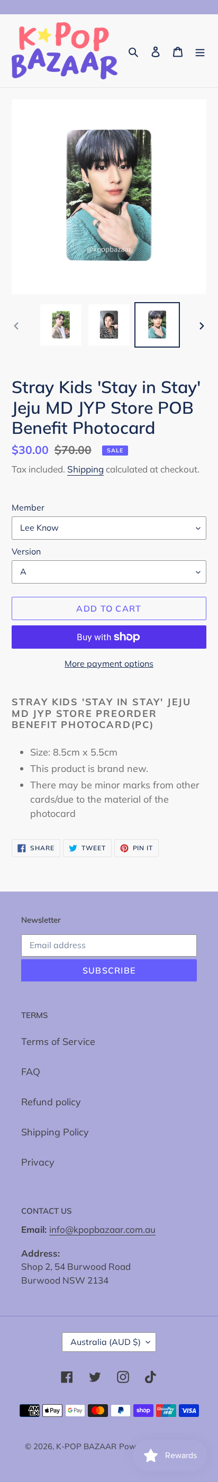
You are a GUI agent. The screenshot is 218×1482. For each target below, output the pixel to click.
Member (28, 507)
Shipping (85, 469)
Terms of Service (58, 1041)
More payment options (109, 663)
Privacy (37, 1162)
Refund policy (51, 1102)
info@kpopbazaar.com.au (102, 1229)
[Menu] (200, 51)
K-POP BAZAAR (86, 1446)
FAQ (30, 1072)
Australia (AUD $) (105, 1341)
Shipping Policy (55, 1132)
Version (26, 551)
